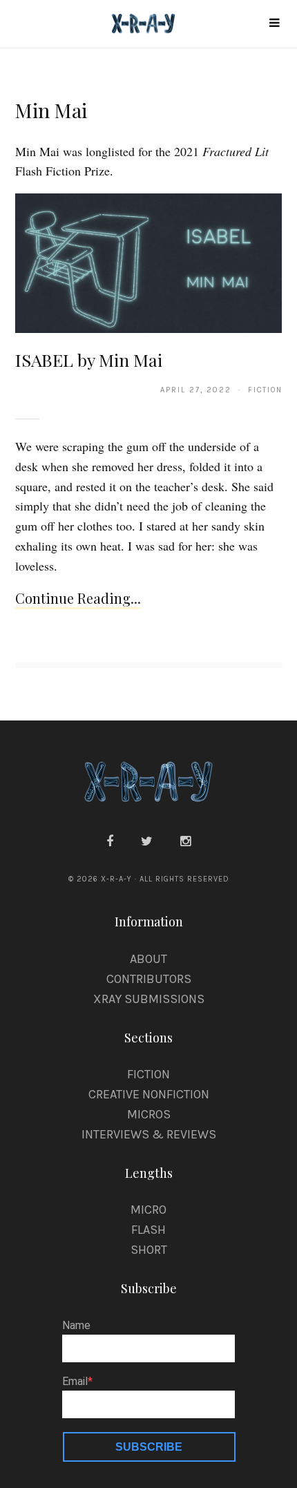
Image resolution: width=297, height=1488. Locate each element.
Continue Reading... (78, 598)
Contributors (148, 978)
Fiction (148, 1074)
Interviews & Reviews (149, 1134)
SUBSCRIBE (148, 1447)
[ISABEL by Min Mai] (148, 262)
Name (76, 1325)
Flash (148, 1229)
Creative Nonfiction (148, 1094)
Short (149, 1249)
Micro (148, 1209)
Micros (149, 1114)
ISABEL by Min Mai (88, 359)
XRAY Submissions (148, 999)
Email (75, 1381)
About (148, 958)
